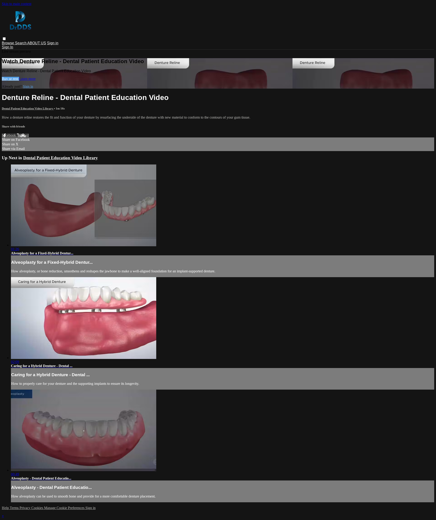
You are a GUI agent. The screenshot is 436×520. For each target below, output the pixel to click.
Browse (8, 43)
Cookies (37, 508)
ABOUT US (36, 43)
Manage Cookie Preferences (64, 508)
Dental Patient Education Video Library (28, 108)
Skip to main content (16, 4)
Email (24, 135)
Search (21, 43)
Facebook (9, 135)
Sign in (52, 43)
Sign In (7, 47)
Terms (15, 508)
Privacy (25, 508)
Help (6, 508)
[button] (4, 38)
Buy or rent (10, 79)
